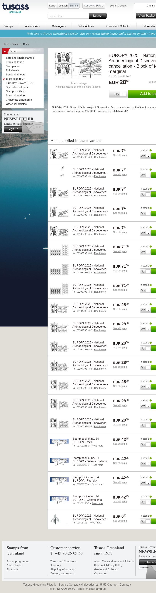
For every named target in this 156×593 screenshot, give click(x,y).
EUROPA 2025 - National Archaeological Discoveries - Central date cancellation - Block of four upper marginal (90, 367)
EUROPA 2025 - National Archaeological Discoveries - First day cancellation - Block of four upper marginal (90, 347)
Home (6, 44)
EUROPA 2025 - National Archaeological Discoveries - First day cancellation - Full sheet (90, 290)
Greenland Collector (118, 26)
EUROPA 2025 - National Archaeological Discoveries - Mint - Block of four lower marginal (90, 386)
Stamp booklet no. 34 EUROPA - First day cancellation (85, 480)
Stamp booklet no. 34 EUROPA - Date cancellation (90, 459)
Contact (122, 5)
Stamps (8, 26)
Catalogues (59, 26)
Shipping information (62, 569)
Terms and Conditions (63, 561)
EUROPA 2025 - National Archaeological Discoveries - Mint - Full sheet (90, 250)
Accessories (32, 26)
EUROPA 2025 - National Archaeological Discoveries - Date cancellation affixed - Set (90, 173)
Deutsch (63, 5)
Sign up (13, 129)
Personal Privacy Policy (108, 565)
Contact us (100, 573)
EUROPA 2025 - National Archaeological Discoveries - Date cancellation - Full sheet (90, 269)
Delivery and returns (62, 573)
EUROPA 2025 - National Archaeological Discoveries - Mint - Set (90, 153)
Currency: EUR (92, 5)
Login (113, 5)
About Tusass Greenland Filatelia (114, 561)
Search (98, 15)
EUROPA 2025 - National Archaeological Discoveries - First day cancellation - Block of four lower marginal (90, 405)
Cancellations (15, 565)
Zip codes (12, 569)
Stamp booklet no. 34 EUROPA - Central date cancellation (87, 500)
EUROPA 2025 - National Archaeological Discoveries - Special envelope (90, 519)
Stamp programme (18, 561)
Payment (55, 565)
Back (26, 44)
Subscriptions (86, 26)
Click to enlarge (78, 83)
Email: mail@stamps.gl (91, 588)
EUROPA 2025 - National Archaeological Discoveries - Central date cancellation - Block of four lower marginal (90, 424)
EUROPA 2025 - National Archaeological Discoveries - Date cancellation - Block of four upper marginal (90, 328)
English (74, 5)
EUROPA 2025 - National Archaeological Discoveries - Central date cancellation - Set (91, 230)
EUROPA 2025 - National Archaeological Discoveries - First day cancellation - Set (90, 211)
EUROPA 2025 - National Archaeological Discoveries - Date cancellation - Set (90, 192)
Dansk (52, 5)
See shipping (120, 155)
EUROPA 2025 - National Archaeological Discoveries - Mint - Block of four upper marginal (90, 309)
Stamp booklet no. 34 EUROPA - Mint (85, 440)
